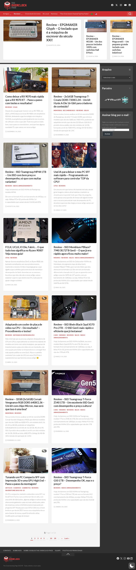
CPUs (56, 186)
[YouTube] (125, 5)
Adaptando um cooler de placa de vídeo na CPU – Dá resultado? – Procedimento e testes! (23, 328)
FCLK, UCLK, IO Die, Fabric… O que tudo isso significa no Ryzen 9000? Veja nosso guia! (24, 250)
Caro (56, 335)
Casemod (17, 488)
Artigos (6, 14)
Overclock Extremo (33, 13)
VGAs (15, 107)
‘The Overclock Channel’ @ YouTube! (74, 13)
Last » (66, 538)
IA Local (46, 13)
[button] (132, 566)
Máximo (57, 258)
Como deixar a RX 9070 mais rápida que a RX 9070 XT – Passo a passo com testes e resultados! (24, 100)
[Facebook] (112, 5)
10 (51, 538)
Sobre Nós (17, 550)
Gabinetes (26, 488)
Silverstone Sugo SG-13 (15, 490)
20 (55, 538)
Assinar (107, 134)
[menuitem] (92, 14)
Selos (86, 110)
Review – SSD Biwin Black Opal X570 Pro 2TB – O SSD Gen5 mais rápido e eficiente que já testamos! (74, 328)
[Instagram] (121, 5)
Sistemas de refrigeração (24, 335)
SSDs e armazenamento (22, 186)
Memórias (58, 110)
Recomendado (69, 110)
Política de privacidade (72, 550)
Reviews (17, 14)
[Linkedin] (130, 5)
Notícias (54, 13)
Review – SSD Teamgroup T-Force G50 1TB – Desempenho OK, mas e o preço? (74, 480)
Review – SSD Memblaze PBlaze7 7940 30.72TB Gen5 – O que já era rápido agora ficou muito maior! (72, 250)
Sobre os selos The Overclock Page (38, 550)
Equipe (57, 550)
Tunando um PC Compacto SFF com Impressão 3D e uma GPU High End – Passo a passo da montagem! (25, 480)
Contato (7, 550)
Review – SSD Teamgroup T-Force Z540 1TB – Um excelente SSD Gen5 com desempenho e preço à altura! (74, 402)
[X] (116, 5)
